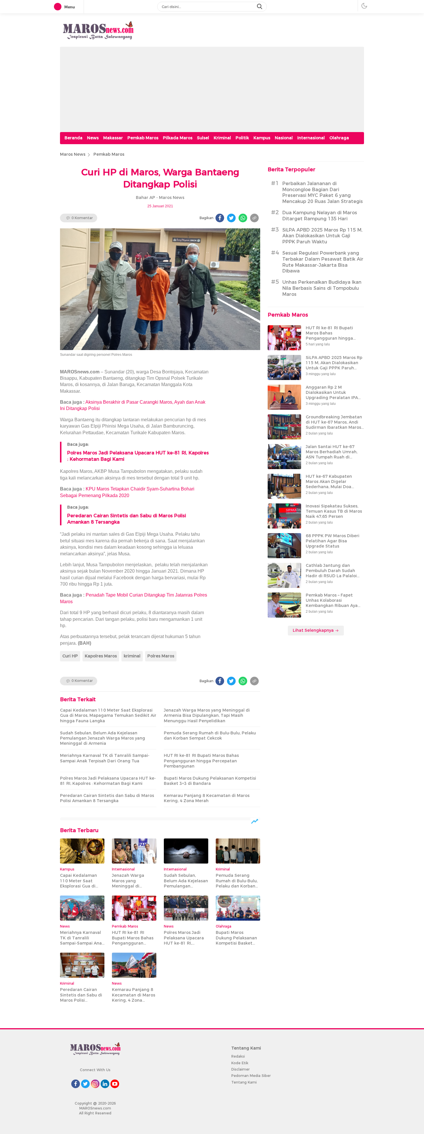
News (93, 137)
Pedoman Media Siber (251, 1075)
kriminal (132, 656)
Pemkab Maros (142, 137)
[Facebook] (219, 218)
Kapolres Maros (101, 656)
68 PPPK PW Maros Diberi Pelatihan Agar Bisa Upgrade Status (332, 541)
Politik (242, 137)
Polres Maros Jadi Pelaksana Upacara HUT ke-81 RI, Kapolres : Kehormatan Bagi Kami (108, 781)
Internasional (311, 137)
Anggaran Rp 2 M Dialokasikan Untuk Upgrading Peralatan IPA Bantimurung (332, 395)
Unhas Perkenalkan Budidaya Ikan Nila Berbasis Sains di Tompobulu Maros (321, 288)
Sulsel (203, 137)
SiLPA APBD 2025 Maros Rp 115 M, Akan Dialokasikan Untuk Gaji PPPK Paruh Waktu (322, 236)
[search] (260, 7)
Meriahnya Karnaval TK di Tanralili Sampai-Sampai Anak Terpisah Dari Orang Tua (104, 758)
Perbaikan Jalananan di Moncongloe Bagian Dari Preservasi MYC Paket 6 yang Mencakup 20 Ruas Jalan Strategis (322, 192)
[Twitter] (231, 218)
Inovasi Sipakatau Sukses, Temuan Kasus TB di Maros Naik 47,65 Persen (334, 511)
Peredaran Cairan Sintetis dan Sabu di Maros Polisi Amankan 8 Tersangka (107, 798)
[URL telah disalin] (254, 218)
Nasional (284, 137)
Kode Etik (239, 1063)
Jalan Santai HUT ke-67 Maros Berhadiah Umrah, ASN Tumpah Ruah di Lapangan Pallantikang (331, 454)
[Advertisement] (212, 87)
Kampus (262, 137)
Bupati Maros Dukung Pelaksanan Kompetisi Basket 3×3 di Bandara (210, 781)
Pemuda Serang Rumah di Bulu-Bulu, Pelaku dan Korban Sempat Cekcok (210, 735)
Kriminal (222, 137)
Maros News (72, 154)
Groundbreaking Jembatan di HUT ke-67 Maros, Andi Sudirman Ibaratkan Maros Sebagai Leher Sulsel (334, 424)
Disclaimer (240, 1069)
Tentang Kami (244, 1082)
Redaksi (238, 1056)
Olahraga (339, 137)
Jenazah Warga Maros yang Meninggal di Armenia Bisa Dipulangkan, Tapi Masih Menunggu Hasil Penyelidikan (207, 715)
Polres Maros (160, 656)
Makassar (113, 137)
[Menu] (59, 7)
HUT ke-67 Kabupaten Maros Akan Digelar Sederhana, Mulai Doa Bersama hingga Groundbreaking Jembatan (334, 487)
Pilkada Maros (177, 137)
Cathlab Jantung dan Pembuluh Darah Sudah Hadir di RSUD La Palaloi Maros (331, 573)
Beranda (73, 137)
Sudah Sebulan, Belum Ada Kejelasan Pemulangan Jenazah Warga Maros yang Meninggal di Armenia (102, 738)
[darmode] (364, 5)
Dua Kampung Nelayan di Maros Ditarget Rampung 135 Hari (319, 215)
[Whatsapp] (243, 218)
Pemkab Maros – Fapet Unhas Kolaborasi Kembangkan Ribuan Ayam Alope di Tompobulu (334, 603)
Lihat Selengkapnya (314, 630)
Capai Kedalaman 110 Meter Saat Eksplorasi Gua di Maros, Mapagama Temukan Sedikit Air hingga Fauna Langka (108, 715)
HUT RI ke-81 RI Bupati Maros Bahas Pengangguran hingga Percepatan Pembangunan (201, 760)
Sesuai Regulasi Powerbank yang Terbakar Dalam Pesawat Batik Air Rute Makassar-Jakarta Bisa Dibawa (322, 262)
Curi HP (70, 656)
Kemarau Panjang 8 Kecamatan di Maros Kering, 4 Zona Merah (206, 798)
